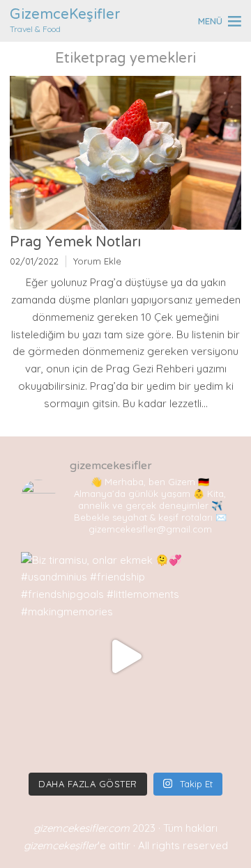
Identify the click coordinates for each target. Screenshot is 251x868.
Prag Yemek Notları (75, 242)
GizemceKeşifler (65, 14)
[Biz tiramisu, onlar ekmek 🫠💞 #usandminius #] (125, 656)
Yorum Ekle (97, 261)
